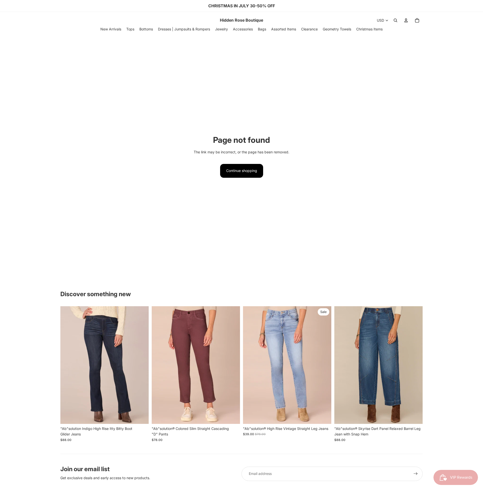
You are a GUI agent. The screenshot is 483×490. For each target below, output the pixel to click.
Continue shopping (241, 170)
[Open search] (395, 20)
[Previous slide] (67, 365)
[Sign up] (415, 473)
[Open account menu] (406, 20)
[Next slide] (141, 365)
